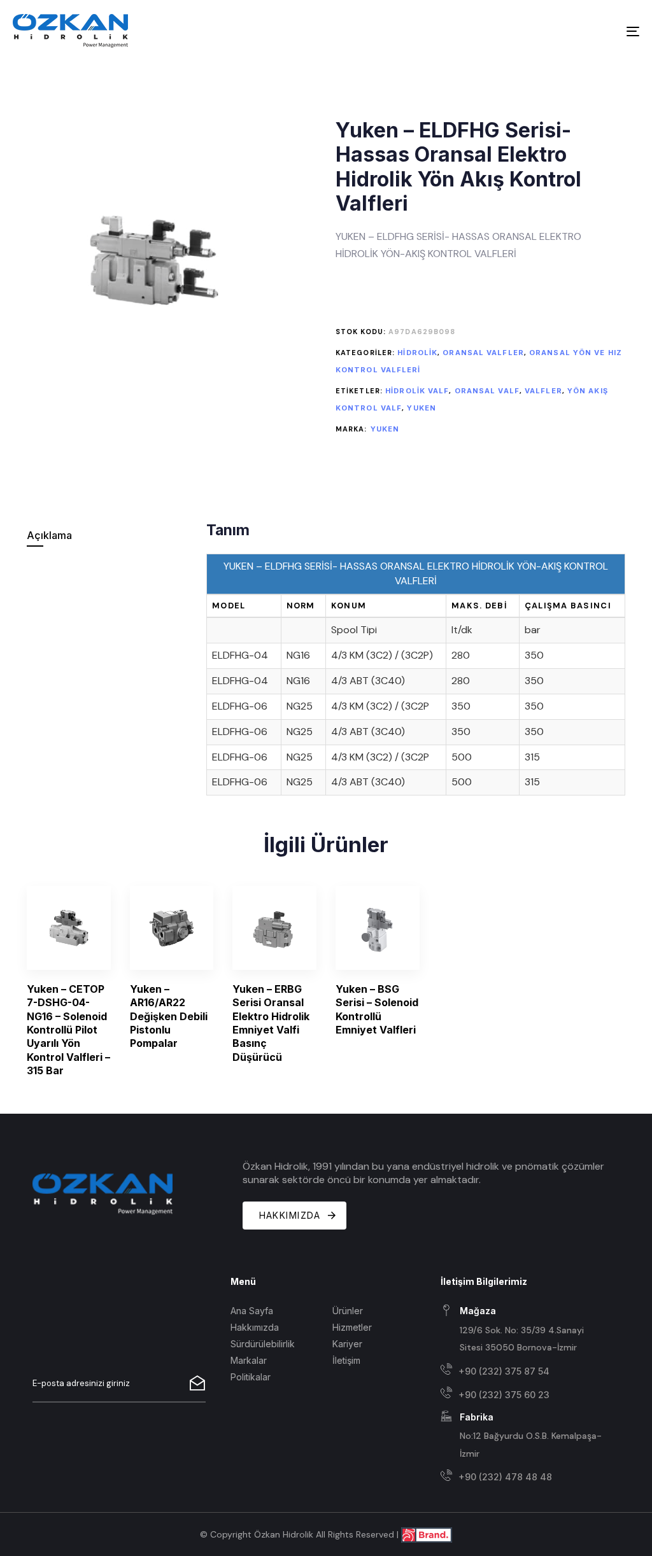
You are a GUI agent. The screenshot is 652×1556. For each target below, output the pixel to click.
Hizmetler (352, 1327)
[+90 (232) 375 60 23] (524, 1394)
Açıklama (49, 535)
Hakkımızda (254, 1327)
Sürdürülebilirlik (262, 1343)
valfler (543, 390)
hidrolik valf (417, 390)
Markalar (248, 1360)
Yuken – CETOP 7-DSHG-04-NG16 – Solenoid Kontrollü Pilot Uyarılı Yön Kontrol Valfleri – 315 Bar (68, 1030)
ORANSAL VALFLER (483, 352)
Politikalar (250, 1376)
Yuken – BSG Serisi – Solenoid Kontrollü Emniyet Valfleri (377, 1009)
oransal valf (487, 390)
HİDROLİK (417, 352)
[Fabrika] (524, 1436)
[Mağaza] (524, 1330)
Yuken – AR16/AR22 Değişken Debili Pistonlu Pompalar (169, 1016)
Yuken (385, 428)
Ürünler (347, 1310)
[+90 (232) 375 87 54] (524, 1371)
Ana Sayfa (251, 1310)
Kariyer (347, 1343)
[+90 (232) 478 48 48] (524, 1477)
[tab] (109, 535)
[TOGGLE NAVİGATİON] (534, 31)
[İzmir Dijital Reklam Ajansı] (426, 1534)
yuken (421, 407)
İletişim (346, 1360)
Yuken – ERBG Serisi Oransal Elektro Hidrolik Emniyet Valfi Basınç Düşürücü (270, 1023)
